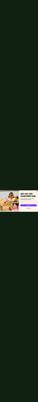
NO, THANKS (28, 208)
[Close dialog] (36, 191)
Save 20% (28, 205)
